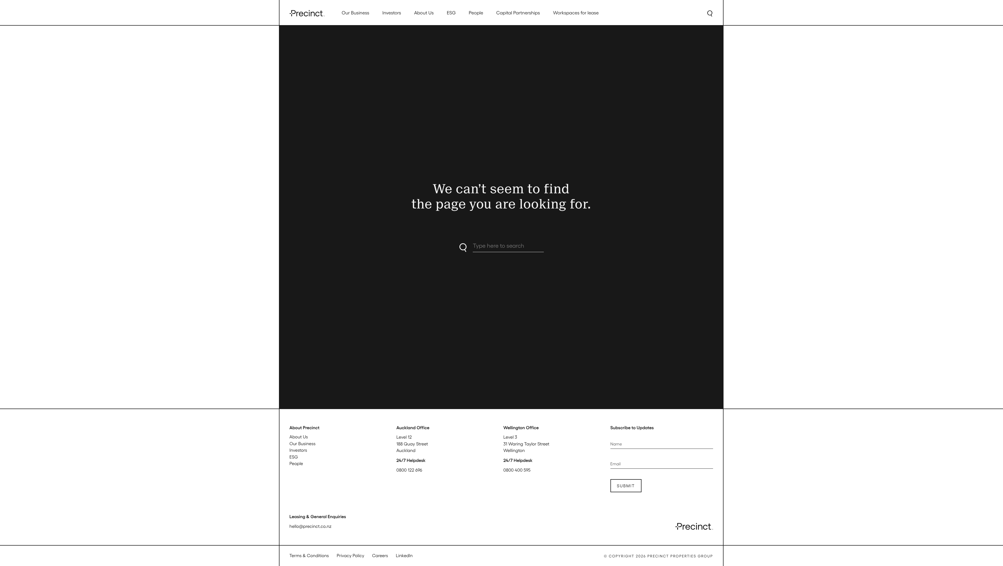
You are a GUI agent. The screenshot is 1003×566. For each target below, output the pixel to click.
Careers (380, 555)
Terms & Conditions (309, 555)
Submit (626, 485)
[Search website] (710, 13)
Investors (298, 450)
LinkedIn (404, 555)
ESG (293, 457)
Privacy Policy (350, 555)
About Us (298, 436)
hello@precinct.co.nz (310, 526)
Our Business (302, 443)
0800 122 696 (409, 470)
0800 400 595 (516, 470)
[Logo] (307, 13)
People (296, 463)
